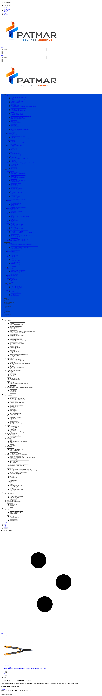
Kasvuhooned (14, 160)
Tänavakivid (10, 222)
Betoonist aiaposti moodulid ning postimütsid (21, 138)
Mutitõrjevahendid (15, 121)
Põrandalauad (14, 184)
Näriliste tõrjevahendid (16, 122)
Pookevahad (14, 125)
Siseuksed (13, 263)
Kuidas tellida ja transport (9, 302)
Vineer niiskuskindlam (16, 197)
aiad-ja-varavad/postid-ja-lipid (18, 136)
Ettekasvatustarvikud (15, 102)
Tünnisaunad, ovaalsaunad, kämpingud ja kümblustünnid (20, 163)
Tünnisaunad (14, 167)
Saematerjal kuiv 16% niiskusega (18, 175)
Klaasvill (13, 219)
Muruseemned (14, 120)
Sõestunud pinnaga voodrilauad (18, 177)
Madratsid (13, 280)
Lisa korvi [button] (6, 673)
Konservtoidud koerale (16, 293)
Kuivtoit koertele (15, 294)
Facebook (3, 689)
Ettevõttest (6, 7)
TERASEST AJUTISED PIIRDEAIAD (20, 239)
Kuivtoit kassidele (15, 289)
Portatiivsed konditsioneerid (17, 271)
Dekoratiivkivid (11, 251)
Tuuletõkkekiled (14, 212)
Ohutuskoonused (15, 234)
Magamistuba (10, 278)
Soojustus (9, 213)
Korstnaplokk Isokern (16, 203)
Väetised (13, 132)
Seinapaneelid (10, 243)
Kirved (12, 112)
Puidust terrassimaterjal (16, 154)
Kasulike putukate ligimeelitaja (18, 110)
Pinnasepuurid (14, 124)
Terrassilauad (14, 179)
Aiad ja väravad (11, 133)
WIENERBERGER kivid (17, 228)
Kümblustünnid (14, 164)
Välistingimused (14, 255)
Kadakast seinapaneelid (16, 248)
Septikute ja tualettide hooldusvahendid (20, 129)
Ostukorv (6, 300)
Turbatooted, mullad (15, 130)
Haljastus (9, 96)
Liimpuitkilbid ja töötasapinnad (18, 173)
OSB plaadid (14, 193)
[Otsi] (2, 52)
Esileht (5, 298)
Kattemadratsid (14, 279)
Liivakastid (13, 144)
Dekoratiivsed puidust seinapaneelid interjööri (21, 244)
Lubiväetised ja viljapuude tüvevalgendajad (21, 116)
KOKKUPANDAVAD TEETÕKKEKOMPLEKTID (23, 232)
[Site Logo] (33, 45)
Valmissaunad (14, 168)
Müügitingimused (8, 12)
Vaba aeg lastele (11, 140)
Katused (9, 200)
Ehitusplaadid (10, 191)
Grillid (12, 146)
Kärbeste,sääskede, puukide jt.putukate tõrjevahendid (23, 106)
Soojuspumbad (14, 274)
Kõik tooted (6, 299)
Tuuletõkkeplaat (14, 220)
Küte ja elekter (10, 268)
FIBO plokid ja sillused (16, 226)
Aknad (12, 259)
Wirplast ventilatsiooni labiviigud (18, 207)
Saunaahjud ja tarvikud (16, 272)
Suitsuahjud (13, 150)
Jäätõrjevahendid (15, 105)
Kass (8, 285)
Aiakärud (13, 98)
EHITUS (6, 169)
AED (5, 94)
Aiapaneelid (13, 137)
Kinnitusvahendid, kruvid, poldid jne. (16, 240)
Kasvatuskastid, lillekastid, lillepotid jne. (20, 159)
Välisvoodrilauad (15, 189)
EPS (12, 215)
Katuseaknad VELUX (16, 201)
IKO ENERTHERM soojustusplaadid (20, 216)
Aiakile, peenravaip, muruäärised (18, 100)
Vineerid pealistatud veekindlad (18, 199)
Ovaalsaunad (14, 165)
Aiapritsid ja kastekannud (17, 101)
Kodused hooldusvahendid (17, 113)
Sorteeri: (3, 635)
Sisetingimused (14, 252)
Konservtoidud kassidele (16, 287)
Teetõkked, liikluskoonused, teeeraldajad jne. (17, 230)
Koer (8, 290)
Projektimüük (7, 9)
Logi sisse (6, 14)
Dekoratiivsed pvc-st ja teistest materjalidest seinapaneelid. (24, 246)
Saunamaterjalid (14, 185)
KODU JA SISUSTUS (9, 267)
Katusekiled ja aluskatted (16, 211)
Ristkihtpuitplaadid (15, 196)
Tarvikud (13, 254)
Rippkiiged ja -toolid (12, 275)
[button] (2, 47)
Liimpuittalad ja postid (16, 183)
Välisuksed (13, 266)
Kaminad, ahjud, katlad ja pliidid (18, 270)
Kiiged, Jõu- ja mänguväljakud (18, 142)
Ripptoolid (13, 161)
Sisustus (9, 156)
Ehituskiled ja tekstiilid (12, 208)
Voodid (12, 282)
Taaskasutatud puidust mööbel (14, 276)
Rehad (12, 128)
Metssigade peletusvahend (17, 117)
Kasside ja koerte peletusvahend (18, 108)
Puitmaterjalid (10, 171)
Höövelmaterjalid (15, 181)
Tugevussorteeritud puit (16, 188)
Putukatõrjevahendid (15, 126)
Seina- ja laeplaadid (15, 250)
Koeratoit (13, 291)
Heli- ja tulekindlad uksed (17, 260)
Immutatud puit (14, 172)
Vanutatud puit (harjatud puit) (17, 180)
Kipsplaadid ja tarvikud (16, 192)
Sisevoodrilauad (14, 187)
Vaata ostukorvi (4, 694)
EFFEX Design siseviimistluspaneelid (20, 247)
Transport (6, 10)
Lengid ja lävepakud (15, 262)
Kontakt (5, 13)
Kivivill (12, 217)
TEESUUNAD (14, 238)
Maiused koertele (15, 295)
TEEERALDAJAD (15, 236)
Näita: (2, 677)
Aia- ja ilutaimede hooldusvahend (19, 97)
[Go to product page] (52, 650)
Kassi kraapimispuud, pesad (17, 286)
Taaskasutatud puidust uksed (17, 264)
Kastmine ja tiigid (15, 109)
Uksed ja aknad (11, 256)
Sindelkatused (14, 205)
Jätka (10, 694)
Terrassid (9, 152)
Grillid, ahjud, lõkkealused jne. (14, 145)
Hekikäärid (13, 104)
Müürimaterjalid (11, 223)
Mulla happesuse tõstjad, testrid (18, 118)
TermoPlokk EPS (15, 227)
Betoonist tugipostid (15, 153)
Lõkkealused (14, 149)
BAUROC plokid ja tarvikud (17, 224)
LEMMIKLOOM (7, 283)
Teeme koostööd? (7, 306)
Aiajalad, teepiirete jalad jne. (17, 231)
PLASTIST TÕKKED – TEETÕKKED (20, 235)
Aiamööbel (13, 157)
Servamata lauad (14, 176)
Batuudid (13, 141)
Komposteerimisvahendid (17, 114)
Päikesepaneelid (14, 204)
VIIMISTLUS (7, 242)
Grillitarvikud (14, 148)
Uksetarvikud (14, 258)
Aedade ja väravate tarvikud (17, 134)
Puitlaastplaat (14, 195)
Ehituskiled (13, 209)
